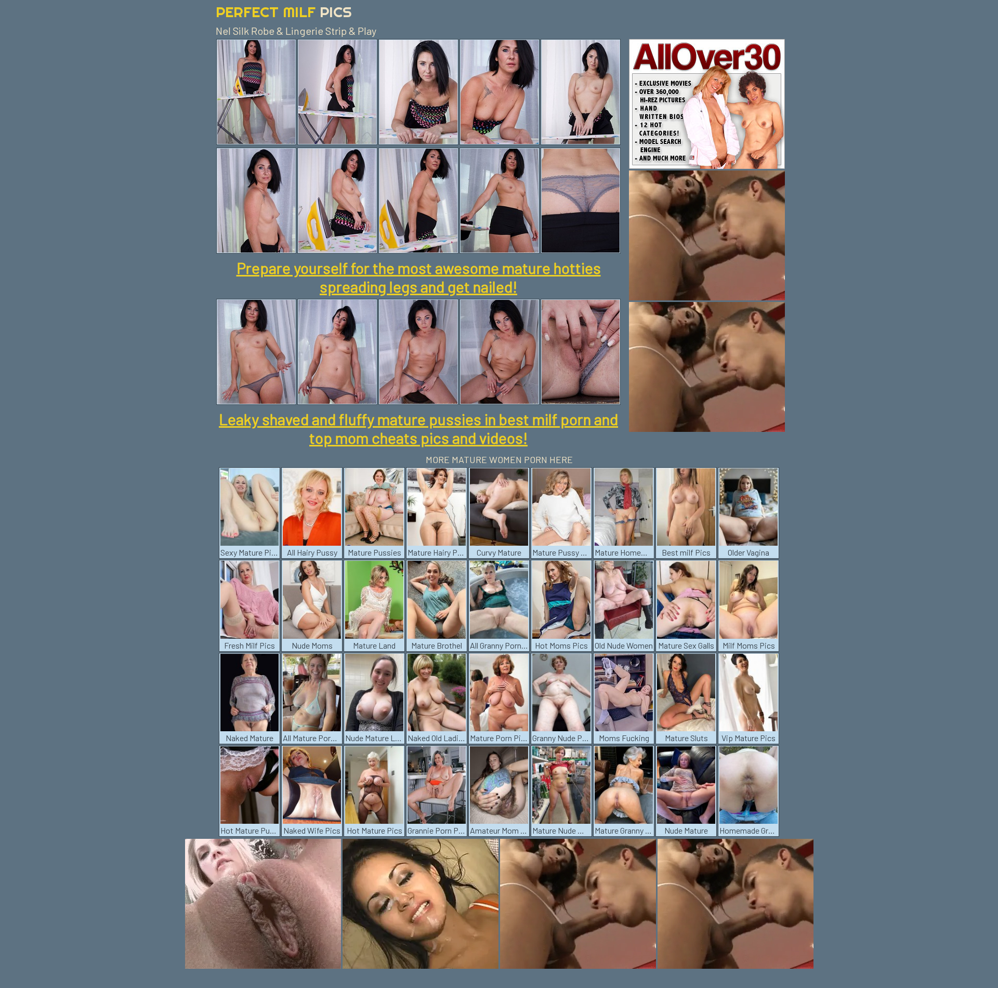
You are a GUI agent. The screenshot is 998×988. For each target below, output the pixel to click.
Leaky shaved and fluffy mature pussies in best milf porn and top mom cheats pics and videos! (418, 428)
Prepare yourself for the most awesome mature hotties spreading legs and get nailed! (419, 277)
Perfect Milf (284, 12)
